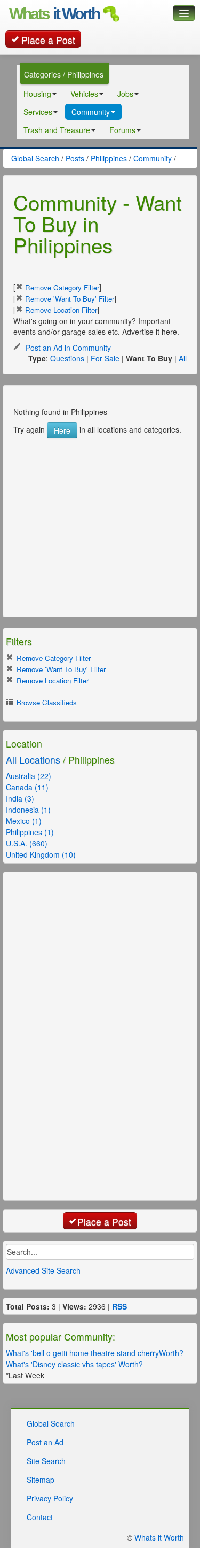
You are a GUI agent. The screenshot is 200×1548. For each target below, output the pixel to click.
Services (37, 111)
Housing (37, 93)
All (183, 358)
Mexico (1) (24, 820)
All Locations (33, 759)
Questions (67, 358)
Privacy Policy (50, 1498)
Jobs (125, 93)
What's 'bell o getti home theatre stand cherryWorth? (94, 1352)
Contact (40, 1517)
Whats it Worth (159, 1537)
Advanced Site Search (43, 1270)
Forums (122, 130)
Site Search (46, 1460)
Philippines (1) (30, 832)
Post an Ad (45, 1442)
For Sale (105, 358)
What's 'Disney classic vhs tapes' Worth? (74, 1364)
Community (90, 111)
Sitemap (40, 1479)
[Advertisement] (93, 505)
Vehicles (84, 93)
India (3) (20, 798)
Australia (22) (28, 776)
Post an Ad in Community (67, 347)
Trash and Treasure (56, 130)
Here (62, 430)
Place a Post (48, 40)
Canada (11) (27, 787)
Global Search (51, 1423)
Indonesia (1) (28, 809)
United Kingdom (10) (41, 854)
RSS (119, 1306)
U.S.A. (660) (26, 843)
